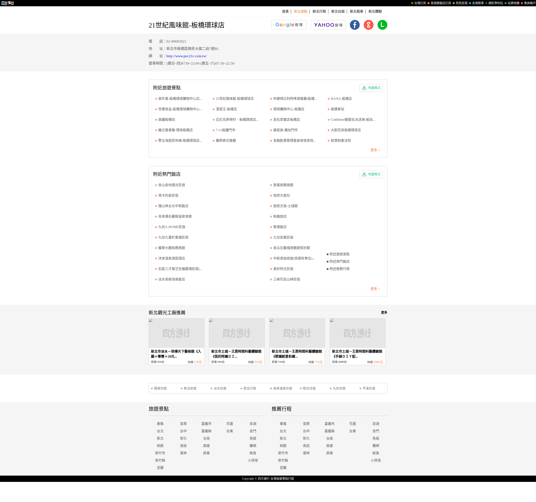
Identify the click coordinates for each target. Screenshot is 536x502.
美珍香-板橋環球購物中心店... (180, 98)
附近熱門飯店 (340, 261)
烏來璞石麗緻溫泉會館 (175, 216)
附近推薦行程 (340, 269)
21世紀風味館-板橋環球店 (235, 98)
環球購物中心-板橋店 (288, 109)
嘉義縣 (206, 431)
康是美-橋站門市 (285, 130)
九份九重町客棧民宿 (173, 237)
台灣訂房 (420, 3)
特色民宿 (462, 3)
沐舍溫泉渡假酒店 (171, 258)
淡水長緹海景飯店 (171, 279)
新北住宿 (338, 11)
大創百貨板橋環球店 (346, 130)
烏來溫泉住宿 (282, 388)
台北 (160, 431)
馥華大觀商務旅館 (171, 248)
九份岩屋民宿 (283, 237)
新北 (160, 438)
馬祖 (253, 438)
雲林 (183, 453)
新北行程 (319, 11)
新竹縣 (160, 460)
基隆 (160, 423)
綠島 (253, 453)
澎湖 (253, 423)
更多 (384, 312)
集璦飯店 (280, 227)
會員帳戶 (530, 3)
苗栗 (183, 423)
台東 (229, 431)
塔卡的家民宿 (168, 195)
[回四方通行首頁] (8, 3)
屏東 (206, 453)
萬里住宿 (160, 388)
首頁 (285, 11)
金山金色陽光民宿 (171, 185)
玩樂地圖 (513, 3)
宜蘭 (160, 468)
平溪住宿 (369, 388)
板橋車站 (337, 109)
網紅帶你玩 (495, 3)
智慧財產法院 (341, 140)
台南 (206, 438)
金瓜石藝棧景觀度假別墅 (291, 248)
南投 (183, 446)
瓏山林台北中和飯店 (173, 206)
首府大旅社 (281, 195)
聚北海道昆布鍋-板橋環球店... (180, 140)
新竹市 (160, 453)
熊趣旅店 (280, 216)
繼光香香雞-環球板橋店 (175, 130)
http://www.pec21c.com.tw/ (186, 56)
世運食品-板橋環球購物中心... (180, 109)
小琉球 (253, 460)
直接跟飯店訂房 (441, 3)
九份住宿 (339, 388)
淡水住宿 (220, 388)
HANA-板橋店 (341, 98)
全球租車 (478, 3)
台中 (183, 431)
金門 (253, 431)
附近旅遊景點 (340, 254)
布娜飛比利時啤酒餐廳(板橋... (295, 98)
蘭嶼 (253, 446)
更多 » (375, 150)
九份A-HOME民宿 (171, 227)
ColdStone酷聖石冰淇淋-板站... (353, 119)
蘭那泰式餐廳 (226, 140)
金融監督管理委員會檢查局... (294, 140)
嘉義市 (206, 423)
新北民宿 (190, 388)
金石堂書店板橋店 (286, 119)
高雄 (206, 446)
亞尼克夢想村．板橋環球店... (237, 119)
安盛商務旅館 (283, 185)
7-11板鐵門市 (225, 130)
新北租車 (356, 11)
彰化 (183, 438)
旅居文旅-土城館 (285, 206)
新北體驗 (375, 11)
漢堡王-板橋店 (226, 109)
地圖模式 (374, 88)
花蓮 (229, 423)
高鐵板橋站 (166, 119)
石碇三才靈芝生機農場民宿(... (180, 269)
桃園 (160, 446)
